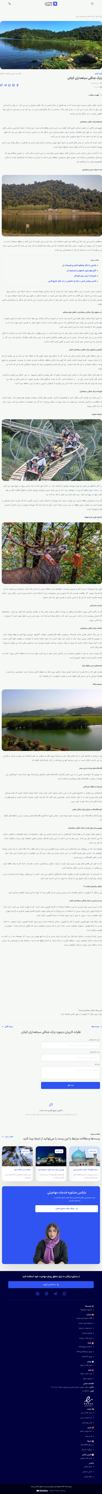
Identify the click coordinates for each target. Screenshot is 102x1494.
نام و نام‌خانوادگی (94, 1040)
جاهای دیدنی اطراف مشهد (22, 1170)
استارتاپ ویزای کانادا (85, 1347)
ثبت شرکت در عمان (86, 1431)
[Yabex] (51, 4)
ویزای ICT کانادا (87, 1357)
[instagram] (46, 1293)
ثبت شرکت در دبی (86, 1418)
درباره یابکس (88, 1467)
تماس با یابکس (87, 1472)
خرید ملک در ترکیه (86, 1374)
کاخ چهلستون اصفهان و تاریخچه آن (81, 270)
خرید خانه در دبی (86, 1413)
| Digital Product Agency (57, 1491)
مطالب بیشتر (9, 1137)
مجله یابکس (88, 1477)
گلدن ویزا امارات (87, 1423)
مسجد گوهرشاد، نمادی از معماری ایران (85, 1170)
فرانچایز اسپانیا (87, 1333)
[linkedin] (37, 1293)
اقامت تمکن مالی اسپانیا (84, 1318)
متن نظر (97, 1064)
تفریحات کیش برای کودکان (85, 275)
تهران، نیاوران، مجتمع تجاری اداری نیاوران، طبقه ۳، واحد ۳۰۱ (69, 1387)
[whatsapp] (64, 1293)
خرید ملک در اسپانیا (85, 1338)
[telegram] (55, 1293)
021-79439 (85, 1391)
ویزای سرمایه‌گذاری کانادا (84, 1352)
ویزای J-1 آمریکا (87, 1450)
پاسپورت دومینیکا (86, 1310)
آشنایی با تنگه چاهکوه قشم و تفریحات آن (79, 265)
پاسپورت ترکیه (87, 1379)
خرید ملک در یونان (86, 1365)
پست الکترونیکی (95, 1052)
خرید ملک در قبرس (86, 1458)
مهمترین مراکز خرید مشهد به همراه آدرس (51, 1170)
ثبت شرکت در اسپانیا (85, 1328)
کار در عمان (88, 1436)
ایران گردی (98, 16)
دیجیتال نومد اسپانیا (85, 1323)
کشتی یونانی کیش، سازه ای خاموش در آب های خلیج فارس (72, 281)
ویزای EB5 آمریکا (86, 1445)
